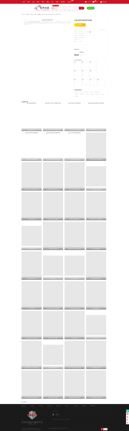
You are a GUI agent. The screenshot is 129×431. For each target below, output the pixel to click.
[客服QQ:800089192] (127, 416)
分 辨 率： (76, 33)
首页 (24, 1)
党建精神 (97, 94)
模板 (28, 1)
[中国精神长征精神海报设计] (85, 74)
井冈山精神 (82, 94)
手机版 (93, 405)
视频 (48, 1)
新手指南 (58, 405)
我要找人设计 (91, 8)
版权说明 (84, 405)
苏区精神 (76, 96)
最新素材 (24, 405)
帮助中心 (67, 405)
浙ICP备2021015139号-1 (35, 428)
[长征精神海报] (77, 65)
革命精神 (102, 94)
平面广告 (31, 14)
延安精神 (87, 94)
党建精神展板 (97, 92)
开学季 (69, 10)
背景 (43, 1)
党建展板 (76, 92)
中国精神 (91, 92)
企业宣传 (60, 10)
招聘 (53, 10)
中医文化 (73, 10)
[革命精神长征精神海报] (93, 74)
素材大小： (76, 41)
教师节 (65, 10)
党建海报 (39, 14)
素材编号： (76, 29)
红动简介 (76, 405)
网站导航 (41, 405)
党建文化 (86, 92)
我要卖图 (127, 411)
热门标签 (32, 405)
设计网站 (27, 14)
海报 (35, 14)
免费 (57, 1)
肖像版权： (76, 37)
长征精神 (76, 94)
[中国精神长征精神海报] (77, 74)
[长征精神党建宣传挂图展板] (77, 83)
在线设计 (63, 1)
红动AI (69, 1)
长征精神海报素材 (78, 60)
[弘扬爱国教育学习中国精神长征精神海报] (93, 65)
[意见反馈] (127, 419)
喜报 (78, 10)
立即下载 (80, 24)
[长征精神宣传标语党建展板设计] (93, 83)
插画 (38, 1)
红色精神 (81, 92)
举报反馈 (103, 29)
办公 (52, 1)
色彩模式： (76, 39)
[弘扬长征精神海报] (85, 65)
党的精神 (92, 94)
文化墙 (56, 10)
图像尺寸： (76, 35)
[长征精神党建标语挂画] (101, 83)
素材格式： (76, 31)
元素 (33, 1)
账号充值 (50, 405)
